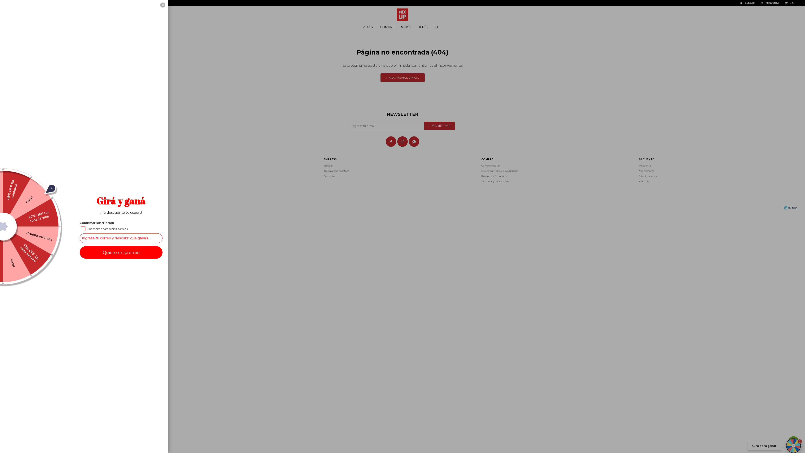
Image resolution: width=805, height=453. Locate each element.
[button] (162, 5)
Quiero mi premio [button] (121, 252)
